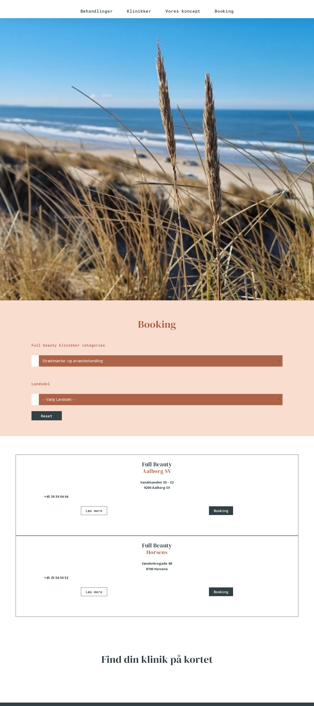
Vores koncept (183, 11)
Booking (224, 11)
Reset (46, 415)
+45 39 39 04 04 (56, 496)
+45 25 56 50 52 (56, 577)
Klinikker (139, 11)
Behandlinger (96, 11)
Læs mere (94, 510)
